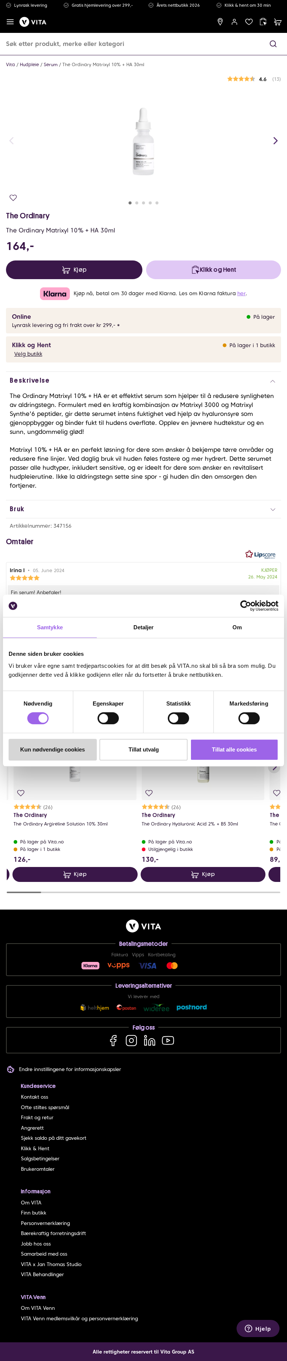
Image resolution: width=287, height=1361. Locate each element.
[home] (32, 22)
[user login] (234, 22)
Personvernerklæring (45, 1223)
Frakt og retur (37, 1117)
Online (21, 316)
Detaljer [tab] (143, 627)
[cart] (278, 22)
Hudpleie (29, 64)
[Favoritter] (249, 22)
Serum (51, 64)
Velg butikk (28, 354)
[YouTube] (168, 1040)
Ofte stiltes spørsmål (45, 1107)
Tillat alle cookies (234, 749)
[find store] (220, 22)
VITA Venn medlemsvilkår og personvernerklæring (79, 1318)
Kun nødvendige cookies (52, 749)
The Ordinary (27, 215)
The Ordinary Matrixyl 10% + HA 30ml (103, 64)
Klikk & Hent (35, 1148)
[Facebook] (113, 1040)
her (241, 293)
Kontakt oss (34, 1097)
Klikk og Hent (31, 345)
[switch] (108, 718)
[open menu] (10, 22)
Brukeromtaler (38, 1169)
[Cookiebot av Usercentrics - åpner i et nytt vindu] (245, 605)
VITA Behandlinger (42, 1274)
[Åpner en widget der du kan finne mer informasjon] (258, 1329)
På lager (264, 317)
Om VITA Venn (38, 1308)
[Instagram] (131, 1040)
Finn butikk (33, 1213)
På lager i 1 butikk (252, 345)
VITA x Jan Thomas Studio (51, 1264)
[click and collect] (263, 22)
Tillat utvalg (144, 749)
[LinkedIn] (150, 1040)
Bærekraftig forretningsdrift (53, 1233)
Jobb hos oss (36, 1244)
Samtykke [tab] (50, 627)
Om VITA (31, 1203)
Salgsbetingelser (40, 1158)
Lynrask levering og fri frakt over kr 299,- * (66, 325)
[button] (273, 44)
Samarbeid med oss (44, 1254)
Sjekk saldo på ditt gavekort (53, 1138)
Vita (10, 64)
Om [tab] (237, 627)
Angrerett (32, 1128)
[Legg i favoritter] (13, 198)
